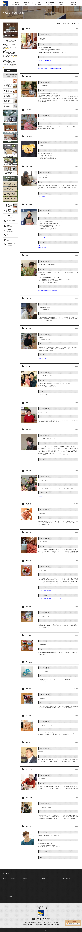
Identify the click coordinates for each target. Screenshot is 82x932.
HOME (58, 13)
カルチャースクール (65, 13)
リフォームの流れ (7, 896)
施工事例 (25, 878)
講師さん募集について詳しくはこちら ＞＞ (68, 23)
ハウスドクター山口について (10, 878)
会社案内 (44, 878)
